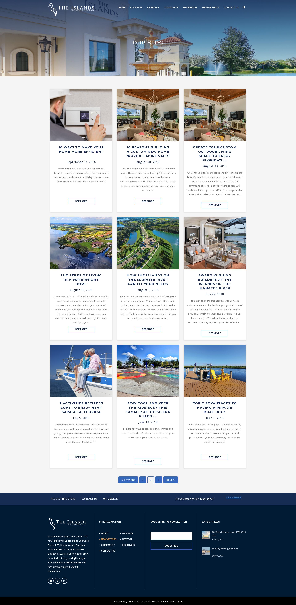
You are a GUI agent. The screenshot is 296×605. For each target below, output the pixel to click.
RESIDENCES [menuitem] (190, 7)
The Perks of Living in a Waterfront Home (81, 279)
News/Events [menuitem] (108, 539)
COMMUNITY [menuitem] (171, 7)
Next (169, 480)
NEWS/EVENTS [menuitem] (210, 7)
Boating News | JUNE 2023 (225, 548)
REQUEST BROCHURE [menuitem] (63, 498)
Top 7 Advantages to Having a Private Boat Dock (215, 407)
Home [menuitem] (104, 533)
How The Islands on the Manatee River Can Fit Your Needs (148, 279)
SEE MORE (81, 201)
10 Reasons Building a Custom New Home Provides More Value (148, 151)
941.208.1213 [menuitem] (110, 498)
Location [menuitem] (127, 533)
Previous (129, 480)
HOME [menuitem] (121, 7)
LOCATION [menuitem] (136, 7)
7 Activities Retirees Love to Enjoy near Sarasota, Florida (81, 407)
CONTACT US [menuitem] (231, 7)
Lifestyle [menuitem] (127, 539)
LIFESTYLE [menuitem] (153, 7)
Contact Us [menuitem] (108, 550)
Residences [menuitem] (128, 544)
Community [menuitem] (108, 544)
